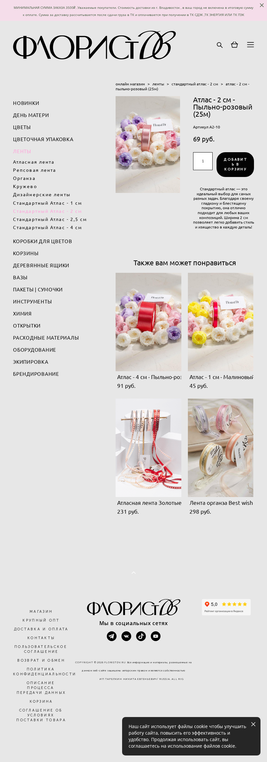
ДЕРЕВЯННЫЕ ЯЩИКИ (41, 265)
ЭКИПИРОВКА (31, 362)
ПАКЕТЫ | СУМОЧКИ (38, 289)
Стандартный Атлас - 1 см (47, 203)
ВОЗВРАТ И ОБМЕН (41, 660)
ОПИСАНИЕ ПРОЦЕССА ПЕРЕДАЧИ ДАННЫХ (41, 688)
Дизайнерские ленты (42, 194)
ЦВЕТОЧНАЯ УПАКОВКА (43, 139)
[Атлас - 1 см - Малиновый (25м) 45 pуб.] (221, 322)
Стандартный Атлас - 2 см (47, 211)
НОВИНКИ (26, 103)
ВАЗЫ (20, 277)
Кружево (25, 186)
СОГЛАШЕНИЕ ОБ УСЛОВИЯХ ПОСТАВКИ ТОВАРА (41, 715)
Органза (24, 178)
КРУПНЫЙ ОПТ (41, 620)
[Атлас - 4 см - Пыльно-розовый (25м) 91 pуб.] (148, 322)
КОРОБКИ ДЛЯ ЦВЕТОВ (42, 241)
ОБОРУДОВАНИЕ (34, 350)
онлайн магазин (130, 83)
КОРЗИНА (41, 701)
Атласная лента (33, 162)
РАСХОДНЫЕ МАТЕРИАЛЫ (46, 338)
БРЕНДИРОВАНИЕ (36, 374)
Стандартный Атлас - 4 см (47, 227)
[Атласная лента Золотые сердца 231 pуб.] (148, 448)
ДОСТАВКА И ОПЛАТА (41, 629)
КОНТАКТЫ (41, 638)
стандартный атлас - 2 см (195, 83)
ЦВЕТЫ (22, 127)
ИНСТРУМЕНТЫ (32, 301)
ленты (158, 83)
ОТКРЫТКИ (27, 326)
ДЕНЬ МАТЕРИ (31, 115)
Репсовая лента (34, 170)
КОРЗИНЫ (25, 253)
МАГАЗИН (41, 611)
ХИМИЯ (22, 313)
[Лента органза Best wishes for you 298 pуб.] (221, 448)
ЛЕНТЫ (22, 151)
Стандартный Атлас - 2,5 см (50, 219)
